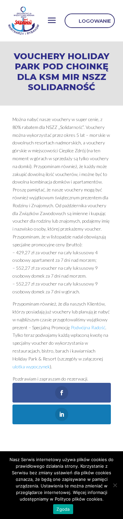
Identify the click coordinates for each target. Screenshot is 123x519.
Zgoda (63, 509)
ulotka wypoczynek (31, 366)
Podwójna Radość (88, 327)
